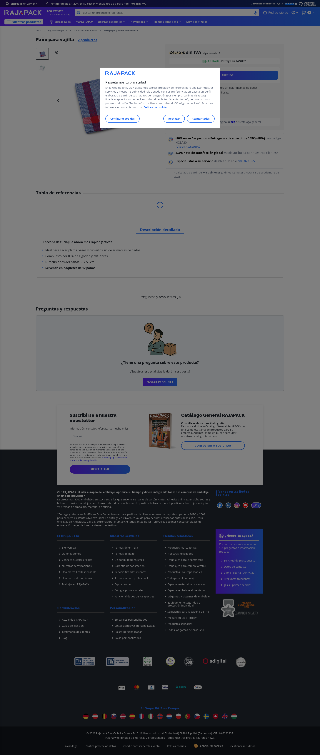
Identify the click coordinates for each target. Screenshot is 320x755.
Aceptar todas (201, 118)
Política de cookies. (156, 107)
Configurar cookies (122, 118)
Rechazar (174, 118)
